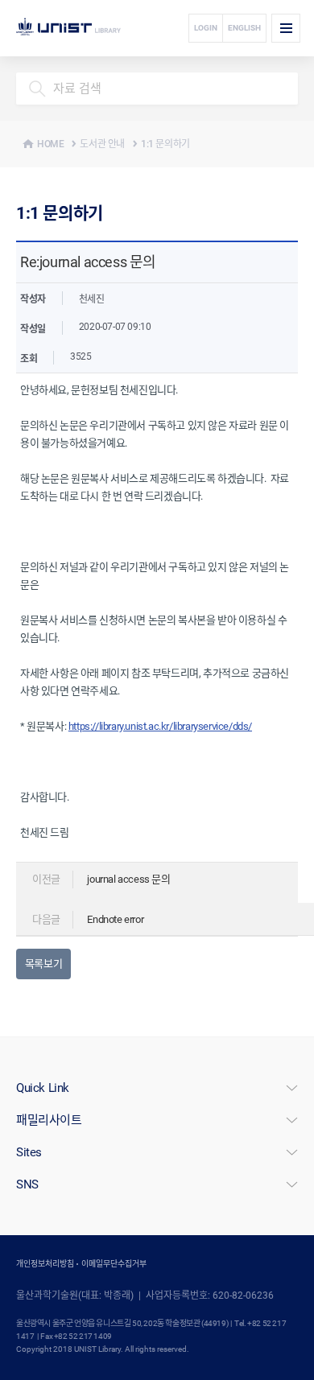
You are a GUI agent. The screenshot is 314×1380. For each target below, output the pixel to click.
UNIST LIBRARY (94, 28)
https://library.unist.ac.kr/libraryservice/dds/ (160, 726)
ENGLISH (244, 27)
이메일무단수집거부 (114, 1263)
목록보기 (43, 964)
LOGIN (205, 27)
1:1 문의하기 (165, 144)
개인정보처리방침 (45, 1263)
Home (50, 144)
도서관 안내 (102, 144)
